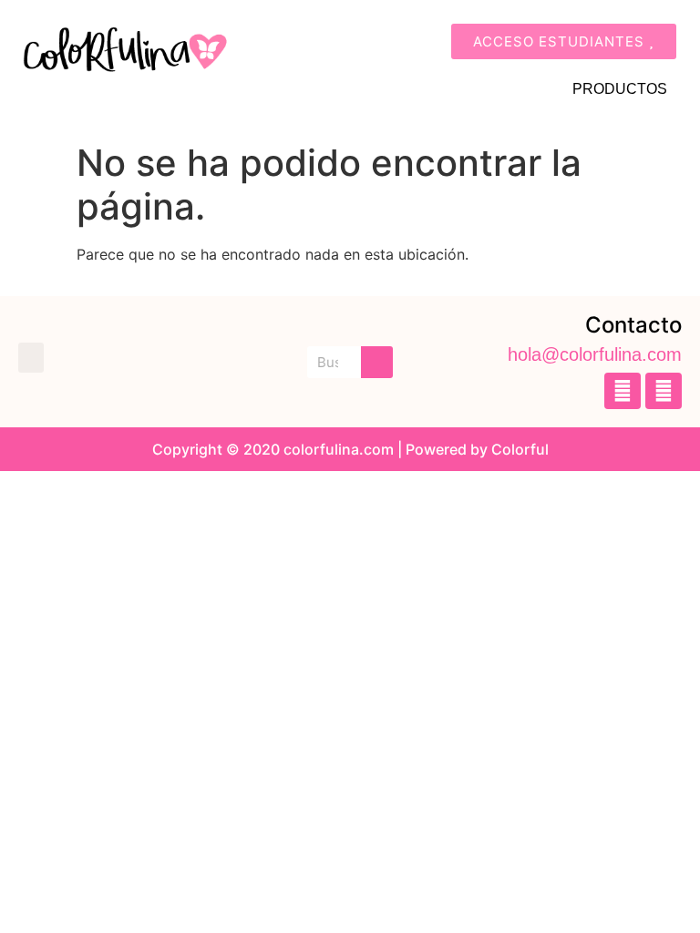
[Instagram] (663, 391)
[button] (31, 358)
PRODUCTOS (619, 89)
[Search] (377, 362)
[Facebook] (622, 391)
